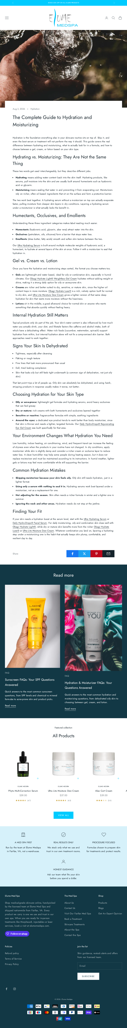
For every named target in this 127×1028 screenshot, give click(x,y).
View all (63, 815)
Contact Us (69, 908)
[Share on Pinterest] (96, 553)
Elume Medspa (23, 786)
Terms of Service (13, 958)
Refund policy (12, 953)
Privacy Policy (12, 964)
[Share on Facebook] (72, 553)
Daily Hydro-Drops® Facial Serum (30, 523)
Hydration (35, 108)
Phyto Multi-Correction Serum (23, 791)
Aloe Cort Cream (103, 791)
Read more (10, 705)
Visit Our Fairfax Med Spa (77, 913)
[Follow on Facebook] (6, 988)
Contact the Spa (72, 935)
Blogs (101, 908)
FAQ (7, 672)
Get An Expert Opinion (110, 913)
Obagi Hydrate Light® (24, 527)
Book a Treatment (73, 919)
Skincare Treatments (74, 924)
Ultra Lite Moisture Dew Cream (48, 295)
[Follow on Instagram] (14, 988)
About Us (69, 903)
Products (102, 903)
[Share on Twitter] (84, 553)
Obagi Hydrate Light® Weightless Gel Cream (53, 278)
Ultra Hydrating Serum (29, 245)
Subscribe (88, 976)
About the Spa (71, 929)
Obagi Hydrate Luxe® (59, 291)
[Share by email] (108, 553)
